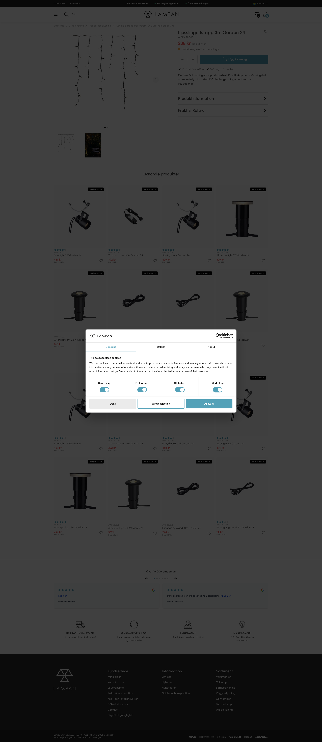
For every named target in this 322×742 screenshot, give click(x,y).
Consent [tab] (111, 346)
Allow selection (161, 403)
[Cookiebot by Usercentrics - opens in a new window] (218, 335)
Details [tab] (161, 346)
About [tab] (211, 346)
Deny (113, 403)
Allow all (209, 403)
